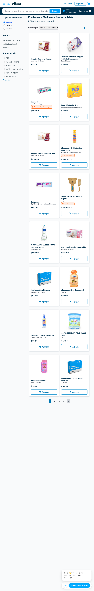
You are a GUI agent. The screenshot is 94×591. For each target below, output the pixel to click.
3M (7, 58)
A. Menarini (11, 65)
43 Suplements (12, 62)
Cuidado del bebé (10, 44)
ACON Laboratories (14, 69)
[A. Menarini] (4, 65)
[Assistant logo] (65, 585)
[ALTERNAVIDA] (4, 76)
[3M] (4, 58)
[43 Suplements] (4, 61)
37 (68, 401)
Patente (9, 28)
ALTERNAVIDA (12, 76)
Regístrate (80, 4)
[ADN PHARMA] (4, 72)
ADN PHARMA (12, 73)
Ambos (9, 22)
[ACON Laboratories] (4, 69)
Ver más (6, 80)
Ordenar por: (33, 28)
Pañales (6, 48)
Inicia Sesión (67, 4)
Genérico (9, 25)
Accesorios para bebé (11, 40)
